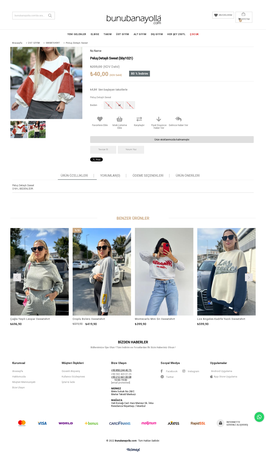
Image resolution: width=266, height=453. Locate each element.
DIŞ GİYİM (157, 34)
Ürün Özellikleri (74, 175)
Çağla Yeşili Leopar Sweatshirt (30, 318)
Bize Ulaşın (18, 387)
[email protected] (120, 382)
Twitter (170, 376)
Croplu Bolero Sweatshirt (89, 318)
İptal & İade (68, 382)
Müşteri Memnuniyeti (23, 382)
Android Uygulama (221, 371)
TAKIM (108, 34)
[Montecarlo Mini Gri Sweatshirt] (164, 272)
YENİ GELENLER (76, 34)
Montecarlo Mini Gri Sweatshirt (155, 318)
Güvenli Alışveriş (71, 371)
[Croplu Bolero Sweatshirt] (102, 272)
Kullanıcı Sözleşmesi (73, 376)
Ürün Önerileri (188, 175)
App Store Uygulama (225, 376)
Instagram (193, 371)
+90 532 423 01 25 (121, 374)
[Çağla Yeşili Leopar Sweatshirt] (39, 272)
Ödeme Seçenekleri (148, 175)
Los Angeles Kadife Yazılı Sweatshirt (221, 318)
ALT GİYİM (140, 34)
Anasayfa (17, 371)
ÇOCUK (194, 34)
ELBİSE (95, 34)
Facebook (172, 371)
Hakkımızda (19, 376)
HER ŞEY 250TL (176, 34)
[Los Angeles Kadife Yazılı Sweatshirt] (226, 272)
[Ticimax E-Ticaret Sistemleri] (133, 450)
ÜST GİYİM (122, 34)
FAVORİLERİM (225, 15)
